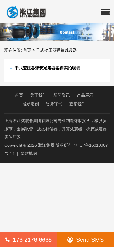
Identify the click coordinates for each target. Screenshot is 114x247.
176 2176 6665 (32, 239)
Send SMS (90, 239)
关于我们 (38, 95)
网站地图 (28, 153)
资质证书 (54, 104)
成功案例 (31, 104)
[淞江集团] (24, 11)
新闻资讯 (61, 95)
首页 (27, 50)
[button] (105, 12)
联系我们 (77, 104)
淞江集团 (46, 145)
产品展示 (85, 95)
